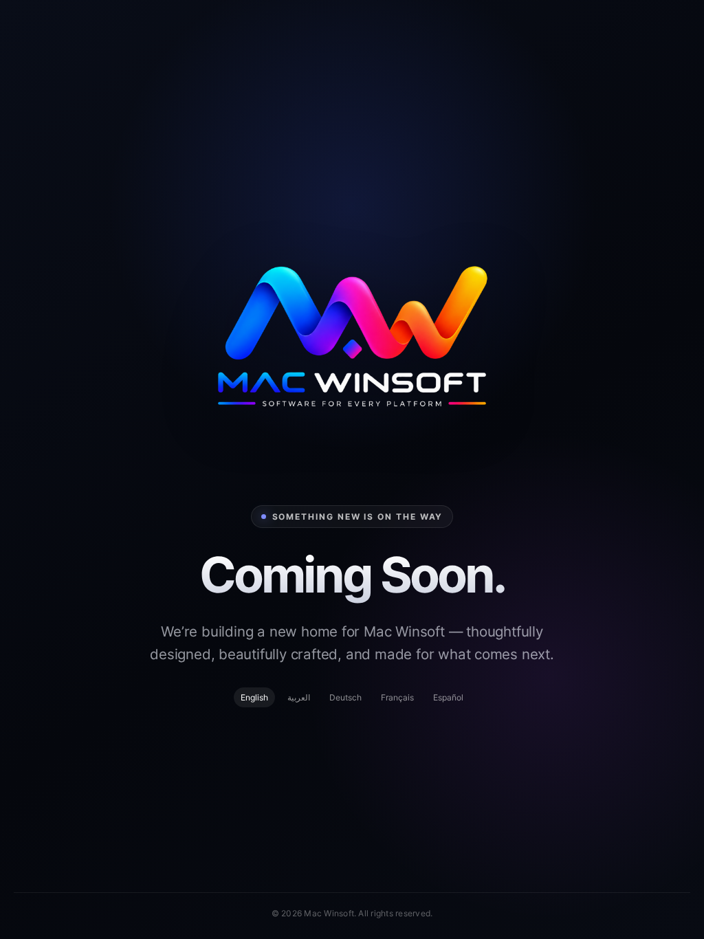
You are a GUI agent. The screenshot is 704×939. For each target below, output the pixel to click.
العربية (298, 697)
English (254, 697)
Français (397, 697)
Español (448, 697)
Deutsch (345, 697)
